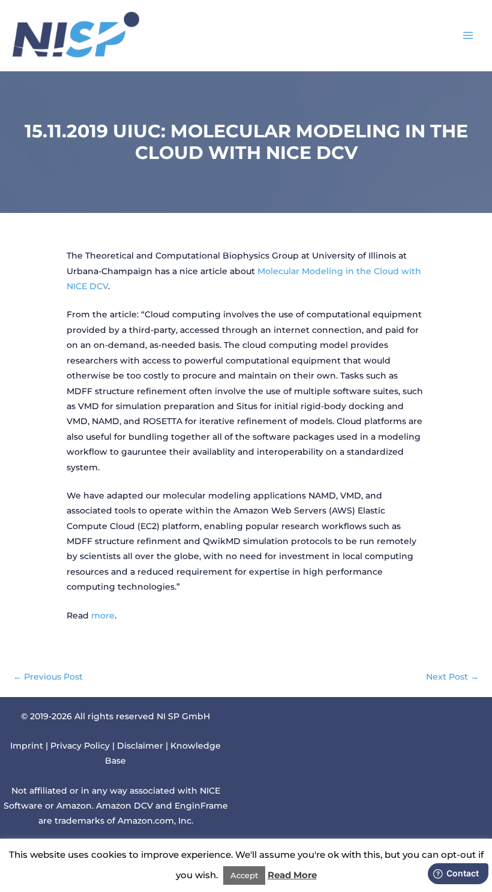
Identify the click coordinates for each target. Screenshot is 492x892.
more (103, 615)
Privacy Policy (80, 745)
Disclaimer (140, 745)
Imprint (26, 745)
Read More (292, 875)
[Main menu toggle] (468, 35)
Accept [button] (244, 875)
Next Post (452, 676)
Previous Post (48, 676)
